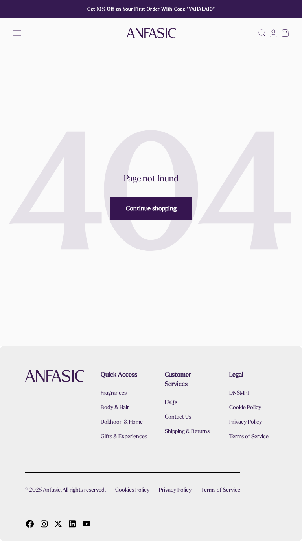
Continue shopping (151, 208)
